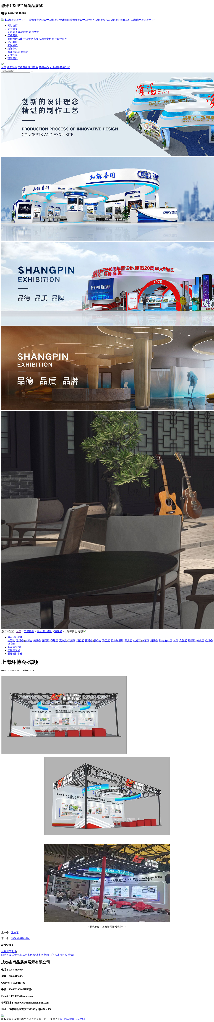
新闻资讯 (13, 52)
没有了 (15, 932)
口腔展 (71, 640)
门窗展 (80, 640)
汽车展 (145, 640)
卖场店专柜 (45, 38)
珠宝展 (106, 640)
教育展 (12, 643)
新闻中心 (13, 48)
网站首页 (13, 25)
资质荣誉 (34, 32)
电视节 (137, 640)
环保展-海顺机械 (20, 938)
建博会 (20, 640)
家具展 (128, 640)
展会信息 (23, 52)
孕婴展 (54, 640)
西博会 (89, 640)
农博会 (28, 640)
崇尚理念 (23, 32)
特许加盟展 (117, 640)
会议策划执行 (30, 38)
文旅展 (183, 640)
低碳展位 (13, 45)
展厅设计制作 (59, 38)
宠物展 (63, 640)
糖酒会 (11, 640)
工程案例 (13, 35)
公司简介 (13, 32)
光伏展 (200, 640)
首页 (3, 67)
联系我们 (13, 58)
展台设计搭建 (15, 38)
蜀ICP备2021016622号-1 (72, 1019)
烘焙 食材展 (165, 640)
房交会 (97, 640)
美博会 (37, 640)
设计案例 (13, 42)
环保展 (58, 631)
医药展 (46, 640)
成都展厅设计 (8, 951)
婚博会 (154, 640)
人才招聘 (13, 55)
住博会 (209, 640)
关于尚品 (13, 29)
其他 (175, 640)
